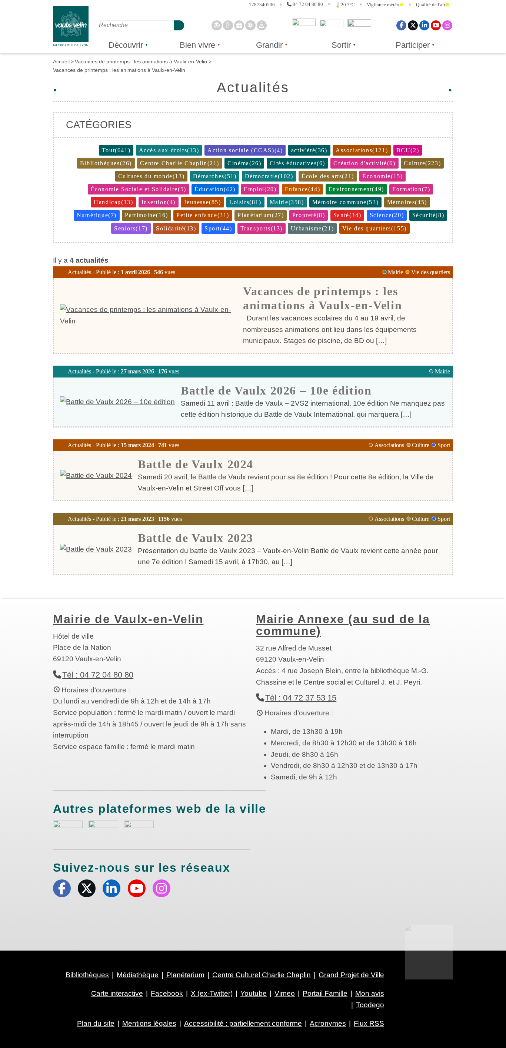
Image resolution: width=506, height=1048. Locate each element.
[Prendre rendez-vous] (217, 25)
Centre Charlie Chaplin (179, 163)
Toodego (331, 25)
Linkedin (424, 25)
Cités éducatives (297, 163)
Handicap (113, 202)
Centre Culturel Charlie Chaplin (261, 975)
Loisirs (245, 202)
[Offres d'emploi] (239, 25)
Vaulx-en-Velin (71, 26)
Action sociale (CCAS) (245, 150)
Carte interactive (117, 993)
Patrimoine (146, 215)
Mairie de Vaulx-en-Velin (128, 619)
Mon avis (304, 25)
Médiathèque (138, 975)
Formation (411, 189)
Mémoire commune (345, 202)
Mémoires (407, 202)
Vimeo (284, 993)
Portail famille (359, 25)
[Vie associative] (250, 25)
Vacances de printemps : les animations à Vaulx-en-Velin (141, 61)
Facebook (401, 25)
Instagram (447, 25)
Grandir (269, 45)
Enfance (302, 189)
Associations (362, 150)
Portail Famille (325, 993)
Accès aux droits (169, 150)
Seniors (131, 228)
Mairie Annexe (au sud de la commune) (343, 625)
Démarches (215, 176)
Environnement (356, 189)
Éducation (215, 189)
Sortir (341, 45)
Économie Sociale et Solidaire (138, 189)
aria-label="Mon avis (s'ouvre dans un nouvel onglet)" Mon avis (68, 829)
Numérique (97, 215)
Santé (347, 215)
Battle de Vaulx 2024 (195, 464)
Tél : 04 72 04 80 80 (97, 674)
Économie (382, 176)
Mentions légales (149, 1023)
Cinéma (244, 163)
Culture (422, 163)
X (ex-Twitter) (413, 25)
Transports (261, 228)
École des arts (328, 176)
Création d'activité (364, 163)
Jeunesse (202, 202)
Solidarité (176, 228)
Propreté (308, 215)
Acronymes (328, 1023)
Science (387, 215)
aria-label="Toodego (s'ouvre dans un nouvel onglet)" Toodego (103, 828)
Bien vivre (197, 45)
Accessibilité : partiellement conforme (243, 1023)
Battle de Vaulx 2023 (195, 538)
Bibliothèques (106, 163)
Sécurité (428, 215)
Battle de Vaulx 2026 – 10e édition (276, 390)
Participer (413, 45)
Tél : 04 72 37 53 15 (300, 697)
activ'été (309, 150)
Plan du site (95, 1023)
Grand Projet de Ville (351, 975)
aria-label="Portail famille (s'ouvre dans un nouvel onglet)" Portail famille (139, 828)
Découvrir (126, 45)
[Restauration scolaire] (228, 25)
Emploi (260, 189)
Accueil (61, 61)
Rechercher (179, 25)
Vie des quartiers (374, 228)
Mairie (287, 202)
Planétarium (260, 215)
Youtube (436, 25)
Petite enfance (202, 215)
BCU (407, 150)
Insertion (159, 202)
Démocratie (269, 176)
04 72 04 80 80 (308, 4)
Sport (218, 228)
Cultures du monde (151, 176)
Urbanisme (312, 228)
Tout (116, 150)
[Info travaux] (262, 25)
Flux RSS (369, 1023)
